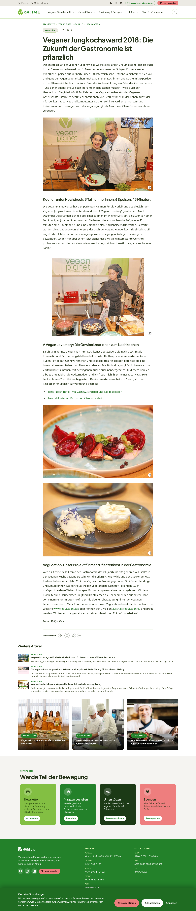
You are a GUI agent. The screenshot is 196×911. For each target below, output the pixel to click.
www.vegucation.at (65, 608)
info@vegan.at (92, 887)
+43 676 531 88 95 (94, 879)
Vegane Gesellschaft (71, 24)
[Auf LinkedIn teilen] (67, 635)
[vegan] (26, 849)
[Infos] (137, 12)
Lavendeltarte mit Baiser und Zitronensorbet (75, 398)
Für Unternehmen (39, 3)
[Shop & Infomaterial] (166, 12)
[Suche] (175, 12)
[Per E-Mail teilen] (79, 635)
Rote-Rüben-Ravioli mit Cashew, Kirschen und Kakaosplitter (84, 391)
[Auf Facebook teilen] (60, 635)
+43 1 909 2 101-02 (95, 871)
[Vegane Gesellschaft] (74, 12)
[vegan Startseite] (29, 12)
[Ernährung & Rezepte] (125, 12)
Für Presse (23, 3)
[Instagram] (116, 3)
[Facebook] (111, 3)
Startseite (49, 24)
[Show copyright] (149, 187)
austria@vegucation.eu (126, 608)
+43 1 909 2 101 (93, 864)
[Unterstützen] (95, 12)
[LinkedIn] (121, 3)
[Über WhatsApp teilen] (73, 635)
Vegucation (93, 24)
